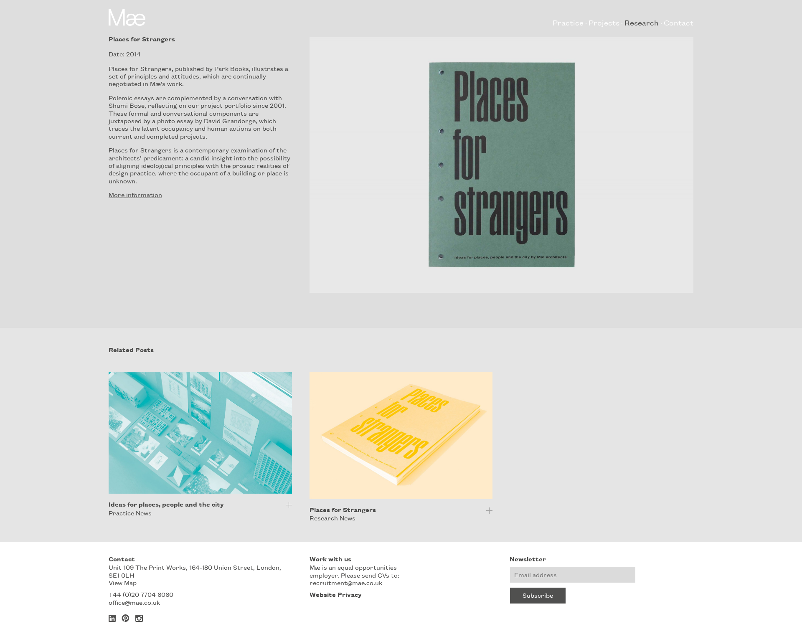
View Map (123, 582)
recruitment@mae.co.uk (346, 582)
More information (135, 194)
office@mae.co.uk (134, 602)
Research (641, 22)
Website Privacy (336, 594)
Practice (568, 22)
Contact (678, 22)
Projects (604, 22)
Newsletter (528, 559)
